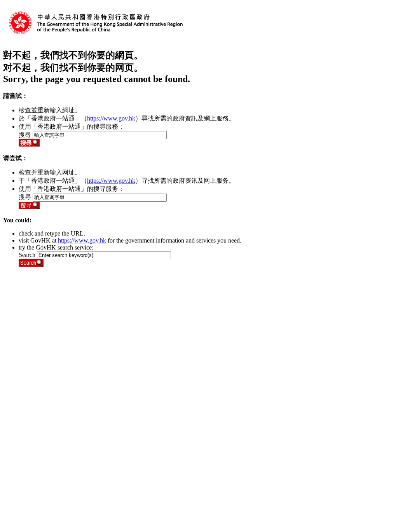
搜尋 (25, 134)
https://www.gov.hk (111, 118)
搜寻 (25, 197)
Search (27, 255)
